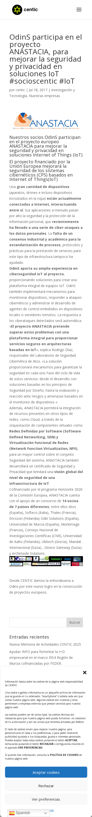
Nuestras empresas (44, 95)
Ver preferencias (46, 799)
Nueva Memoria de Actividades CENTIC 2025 (45, 644)
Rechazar (46, 785)
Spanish (22, 813)
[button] (84, 672)
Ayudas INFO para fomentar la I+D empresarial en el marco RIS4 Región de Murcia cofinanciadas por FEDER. (41, 657)
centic (20, 90)
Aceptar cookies (46, 772)
